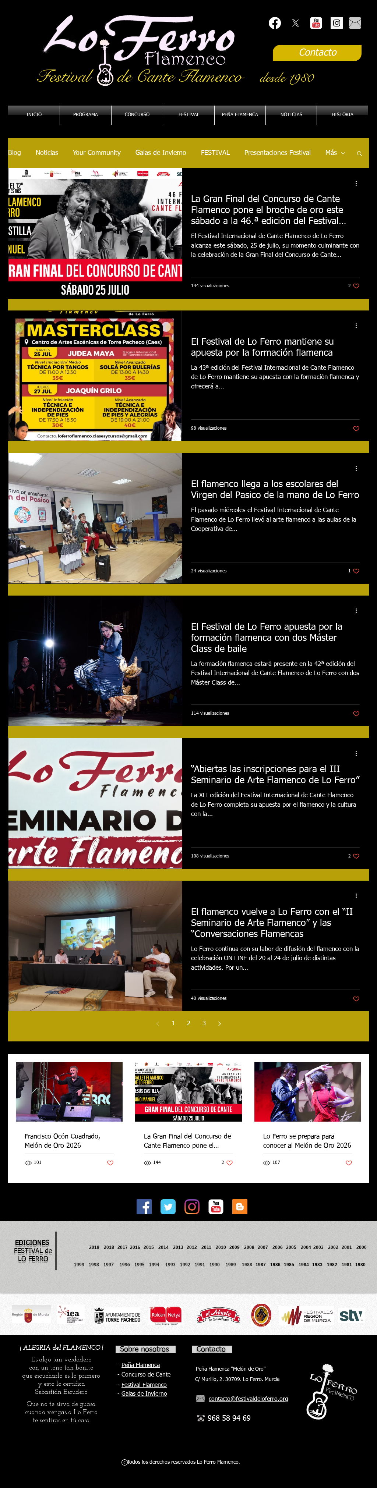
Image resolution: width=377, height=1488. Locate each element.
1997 (111, 1265)
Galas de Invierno (160, 153)
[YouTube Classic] (316, 23)
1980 (361, 1264)
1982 (334, 1264)
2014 (163, 1247)
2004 (306, 1247)
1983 (317, 1264)
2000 (361, 1247)
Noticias (47, 153)
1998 (96, 1265)
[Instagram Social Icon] (337, 23)
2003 (320, 1247)
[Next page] (219, 1023)
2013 (180, 1247)
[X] (295, 23)
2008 (251, 1247)
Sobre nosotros (144, 1349)
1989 (233, 1265)
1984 (305, 1264)
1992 (185, 1265)
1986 (276, 1264)
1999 (81, 1265)
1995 (140, 1265)
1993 (170, 1265)
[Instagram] (192, 1206)
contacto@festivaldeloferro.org (248, 1399)
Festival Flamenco (144, 1385)
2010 (221, 1247)
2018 (110, 1247)
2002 (333, 1247)
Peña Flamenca (140, 1365)
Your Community (97, 153)
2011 (208, 1247)
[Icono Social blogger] (239, 1206)
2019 (95, 1247)
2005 (293, 1247)
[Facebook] (275, 23)
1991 (200, 1265)
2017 (122, 1247)
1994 (155, 1265)
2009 (236, 1247)
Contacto (211, 1349)
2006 (279, 1247)
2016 (135, 1247)
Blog (14, 153)
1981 (347, 1264)
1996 (127, 1265)
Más (331, 153)
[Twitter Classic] (168, 1206)
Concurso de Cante (145, 1375)
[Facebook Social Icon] (144, 1206)
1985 (289, 1264)
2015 (149, 1247)
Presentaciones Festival (277, 153)
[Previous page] (157, 1023)
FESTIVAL (215, 153)
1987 (263, 1264)
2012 (194, 1247)
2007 (265, 1247)
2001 (349, 1247)
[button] (240, 115)
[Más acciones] (358, 183)
